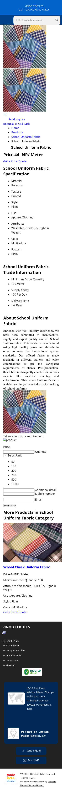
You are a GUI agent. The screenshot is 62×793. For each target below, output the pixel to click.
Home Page (12, 645)
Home (15, 128)
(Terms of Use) (28, 777)
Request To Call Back (16, 124)
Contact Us (12, 660)
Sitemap (10, 665)
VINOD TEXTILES (34, 7)
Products (17, 132)
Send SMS (33, 760)
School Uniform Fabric (25, 137)
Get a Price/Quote (15, 161)
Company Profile (15, 650)
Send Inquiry (16, 119)
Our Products (13, 655)
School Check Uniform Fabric (26, 567)
